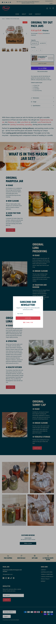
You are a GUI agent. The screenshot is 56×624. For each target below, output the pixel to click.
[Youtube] (28, 322)
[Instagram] (26, 322)
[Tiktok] (30, 322)
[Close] (41, 297)
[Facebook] (24, 322)
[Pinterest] (32, 322)
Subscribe (28, 318)
